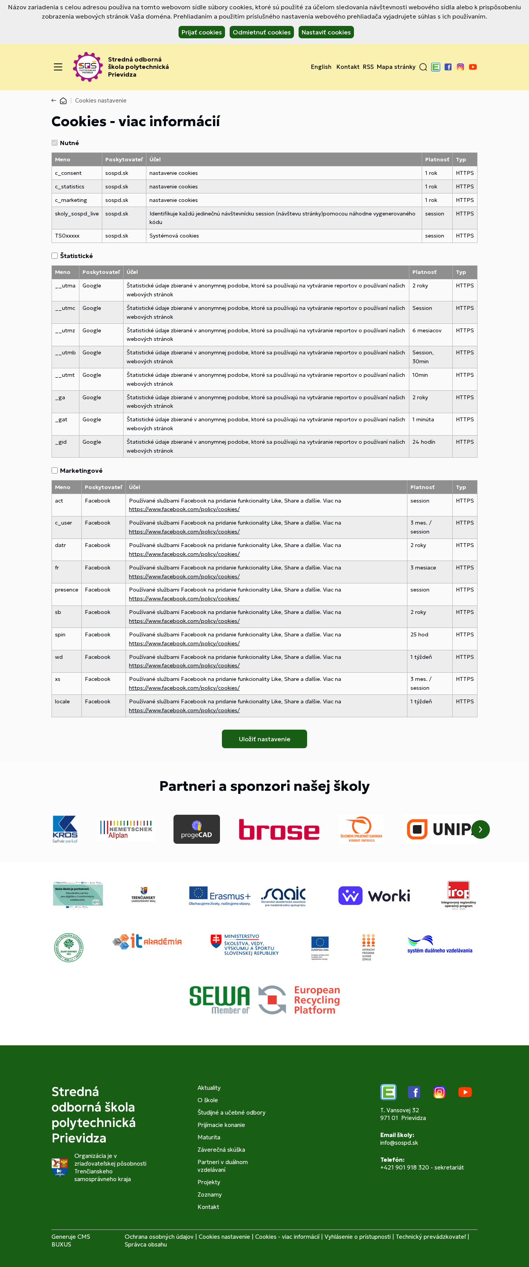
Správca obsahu (146, 1244)
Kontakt (348, 66)
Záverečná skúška (221, 1149)
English (321, 66)
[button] (423, 67)
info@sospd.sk (399, 1142)
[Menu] (58, 67)
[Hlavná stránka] (63, 100)
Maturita (209, 1137)
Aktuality (209, 1087)
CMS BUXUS (71, 1240)
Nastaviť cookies (326, 32)
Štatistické (76, 256)
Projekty (209, 1182)
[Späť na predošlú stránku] (55, 100)
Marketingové (81, 470)
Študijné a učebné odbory (232, 1112)
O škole (208, 1100)
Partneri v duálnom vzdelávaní (223, 1165)
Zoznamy (210, 1194)
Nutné (69, 143)
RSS (368, 66)
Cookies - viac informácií (287, 1236)
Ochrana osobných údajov (159, 1236)
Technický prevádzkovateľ (431, 1236)
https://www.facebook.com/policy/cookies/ (184, 509)
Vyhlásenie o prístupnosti (358, 1236)
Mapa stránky (396, 66)
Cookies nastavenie (224, 1236)
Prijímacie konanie (221, 1125)
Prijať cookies (202, 32)
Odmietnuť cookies (262, 32)
